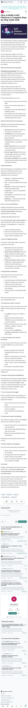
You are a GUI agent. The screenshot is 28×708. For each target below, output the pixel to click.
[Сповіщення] (25, 706)
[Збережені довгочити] (16, 706)
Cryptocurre (14, 497)
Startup (3, 494)
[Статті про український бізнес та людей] (7, 706)
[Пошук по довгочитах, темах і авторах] (21, 706)
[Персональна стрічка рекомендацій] (3, 706)
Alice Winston (14, 604)
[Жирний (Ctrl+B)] (2, 522)
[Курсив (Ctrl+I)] (5, 522)
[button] (25, 706)
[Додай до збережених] (17, 501)
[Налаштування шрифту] (26, 12)
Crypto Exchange (5, 497)
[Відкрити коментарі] (12, 501)
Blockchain (9, 494)
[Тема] (21, 2)
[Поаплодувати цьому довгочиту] (6, 501)
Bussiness (16, 494)
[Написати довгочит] (12, 706)
